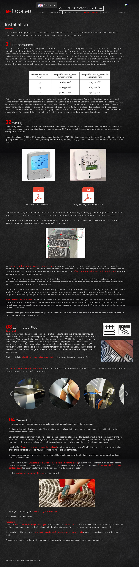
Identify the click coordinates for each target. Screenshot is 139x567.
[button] (29, 393)
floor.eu (18, 10)
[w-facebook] (126, 5)
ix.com (37, 561)
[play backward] (11, 393)
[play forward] (127, 393)
